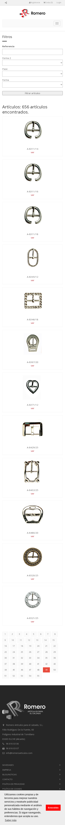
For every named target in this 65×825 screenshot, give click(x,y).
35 (46, 658)
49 (46, 670)
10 (13, 640)
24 (14, 652)
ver (32, 152)
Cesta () (49, 2)
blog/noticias (9, 774)
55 (38, 676)
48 (38, 670)
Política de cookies (12, 788)
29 (55, 652)
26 (30, 652)
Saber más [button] (10, 820)
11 (21, 640)
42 (46, 664)
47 (30, 670)
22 (55, 646)
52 (14, 676)
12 (29, 640)
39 (22, 664)
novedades (8, 765)
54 (30, 676)
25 (22, 652)
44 (6, 670)
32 (22, 658)
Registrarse (35, 2)
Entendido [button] (53, 807)
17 (14, 646)
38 (14, 664)
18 (22, 646)
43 (55, 664)
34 (38, 658)
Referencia (8, 46)
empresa (6, 769)
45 (14, 670)
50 (55, 670)
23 (6, 652)
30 (6, 658)
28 (46, 652)
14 (45, 640)
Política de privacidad (13, 784)
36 (55, 658)
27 (38, 652)
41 (38, 664)
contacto (7, 779)
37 (6, 664)
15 (53, 640)
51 (6, 676)
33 (30, 658)
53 (22, 676)
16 (6, 646)
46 (22, 670)
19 (30, 646)
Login (59, 2)
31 (14, 658)
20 (38, 646)
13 (37, 640)
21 (46, 646)
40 (30, 664)
